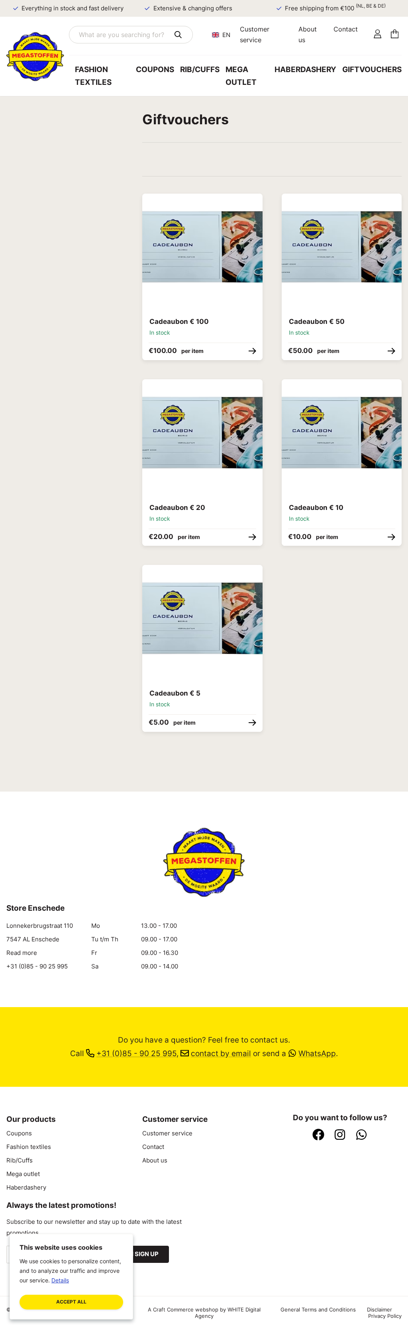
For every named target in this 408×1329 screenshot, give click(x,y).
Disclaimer (379, 1309)
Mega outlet (241, 76)
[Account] (377, 34)
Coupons (155, 69)
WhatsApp (317, 1053)
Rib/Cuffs (200, 69)
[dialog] (71, 1276)
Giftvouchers (372, 69)
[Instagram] (340, 1135)
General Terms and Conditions (318, 1309)
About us (307, 34)
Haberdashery (305, 69)
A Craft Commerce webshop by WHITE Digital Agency (204, 1312)
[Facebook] (318, 1135)
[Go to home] (37, 56)
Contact (345, 29)
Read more (21, 953)
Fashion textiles (93, 76)
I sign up (145, 1254)
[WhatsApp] (361, 1135)
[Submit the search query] (178, 34)
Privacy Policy (385, 1316)
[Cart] (394, 34)
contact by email (221, 1053)
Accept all (71, 1302)
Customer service (254, 34)
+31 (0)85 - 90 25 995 (37, 966)
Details (60, 1280)
